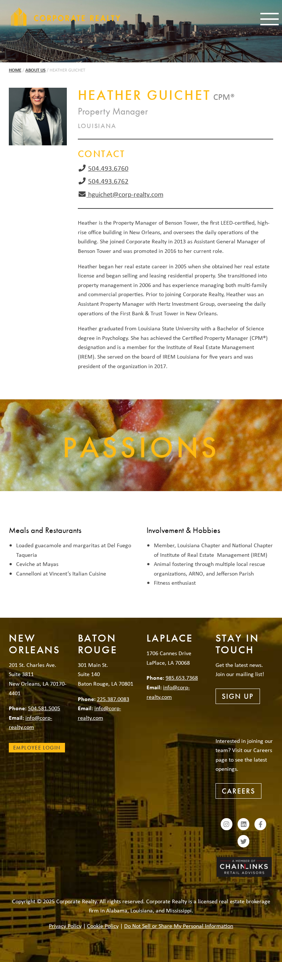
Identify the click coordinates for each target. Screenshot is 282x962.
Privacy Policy (65, 926)
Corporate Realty (66, 16)
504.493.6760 (108, 168)
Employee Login (37, 747)
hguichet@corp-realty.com (125, 194)
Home (15, 70)
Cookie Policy (103, 926)
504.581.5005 (44, 708)
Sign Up (238, 696)
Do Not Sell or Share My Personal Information (178, 926)
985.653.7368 (182, 678)
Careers (238, 791)
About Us (35, 70)
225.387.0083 (113, 699)
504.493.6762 (108, 181)
